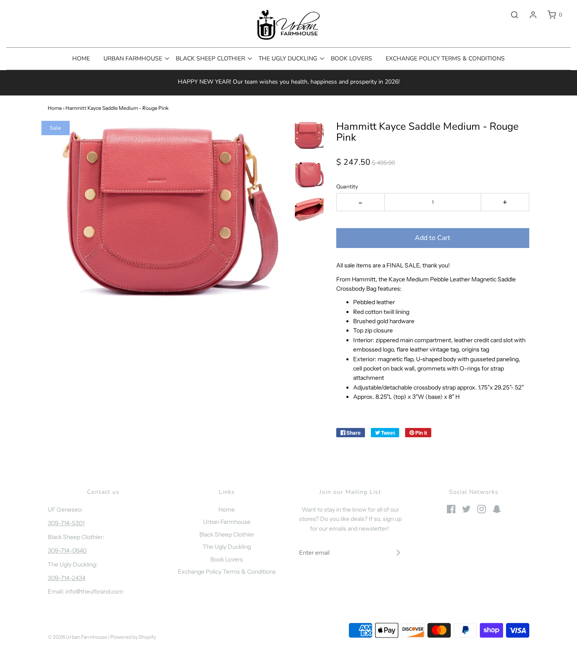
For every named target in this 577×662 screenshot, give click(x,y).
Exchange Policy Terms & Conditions (445, 58)
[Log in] (529, 15)
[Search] (510, 15)
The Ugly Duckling (227, 546)
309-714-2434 (66, 578)
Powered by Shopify (133, 637)
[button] (309, 135)
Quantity (347, 186)
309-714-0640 (67, 550)
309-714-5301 (66, 523)
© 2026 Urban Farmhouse (78, 637)
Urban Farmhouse (226, 522)
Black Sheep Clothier (226, 534)
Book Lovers (351, 58)
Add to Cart (432, 237)
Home (81, 58)
